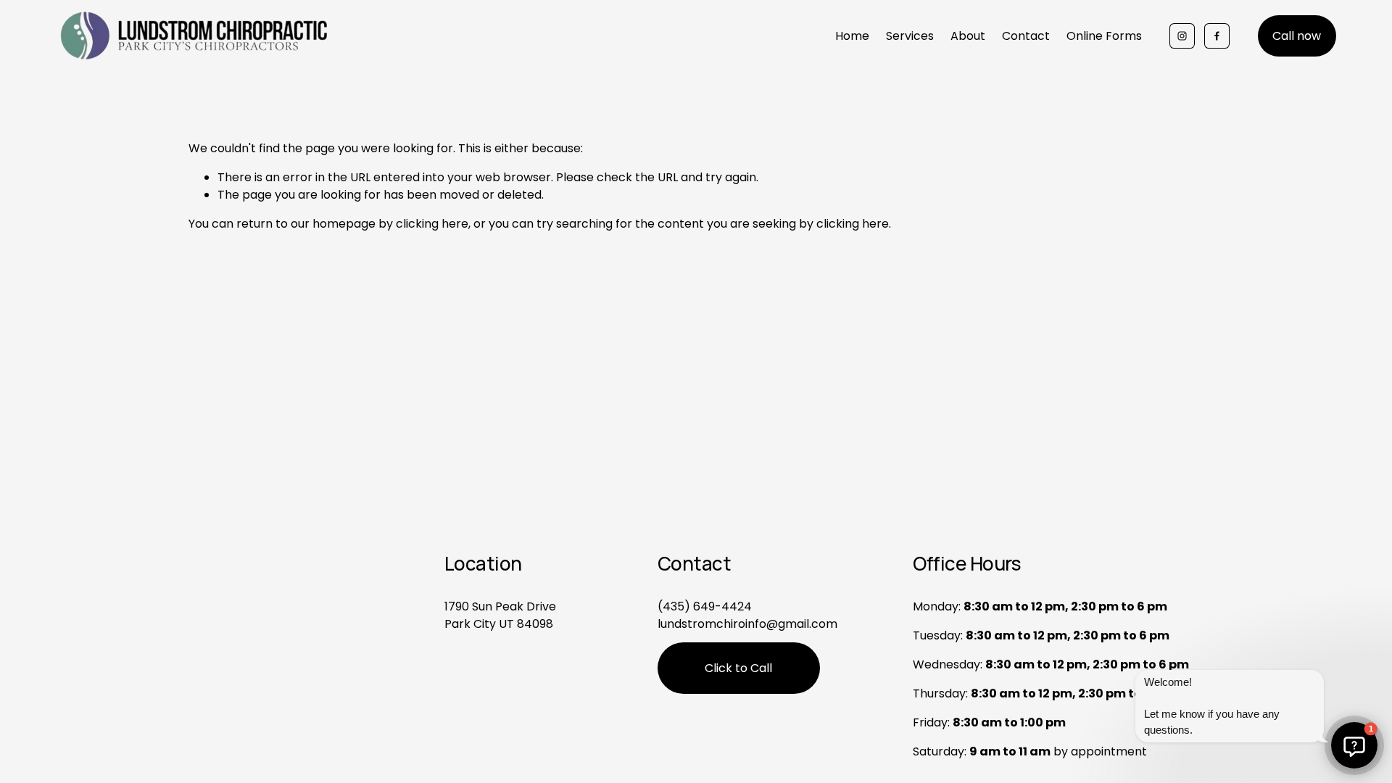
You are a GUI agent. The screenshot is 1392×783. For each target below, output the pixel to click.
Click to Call (738, 668)
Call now (1296, 36)
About (967, 36)
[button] (1354, 745)
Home (852, 36)
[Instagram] (1182, 36)
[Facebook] (1217, 36)
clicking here (432, 223)
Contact (1026, 36)
